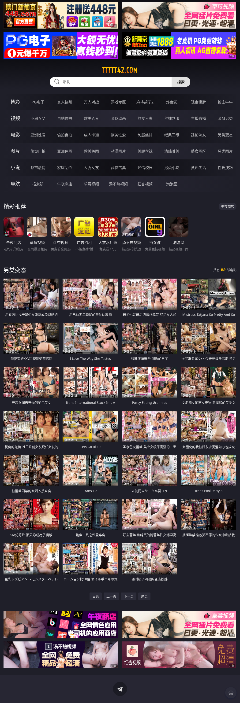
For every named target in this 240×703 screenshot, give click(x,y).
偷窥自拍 (37, 151)
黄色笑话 (198, 167)
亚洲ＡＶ (37, 118)
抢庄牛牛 (225, 102)
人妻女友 (91, 167)
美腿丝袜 (145, 151)
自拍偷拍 (64, 118)
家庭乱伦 (64, 167)
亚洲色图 (64, 151)
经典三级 (171, 134)
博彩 (15, 102)
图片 (15, 151)
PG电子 (38, 102)
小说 (15, 167)
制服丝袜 (145, 134)
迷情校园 (145, 167)
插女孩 (38, 184)
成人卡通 (91, 134)
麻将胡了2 (145, 102)
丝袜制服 (171, 118)
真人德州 (64, 102)
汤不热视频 (118, 184)
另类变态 (225, 134)
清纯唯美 (171, 151)
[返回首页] (230, 692)
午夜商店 (64, 184)
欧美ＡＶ (91, 118)
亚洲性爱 (37, 134)
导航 (15, 184)
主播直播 (198, 118)
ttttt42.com (120, 70)
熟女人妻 (145, 118)
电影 (15, 135)
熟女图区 (198, 151)
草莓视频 (91, 184)
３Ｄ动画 (118, 118)
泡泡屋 (171, 184)
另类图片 (225, 151)
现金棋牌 (198, 102)
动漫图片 (118, 151)
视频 (15, 118)
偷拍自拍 (64, 134)
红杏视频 (145, 184)
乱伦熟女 (198, 134)
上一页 (111, 596)
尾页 (144, 596)
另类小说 (171, 167)
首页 (95, 596)
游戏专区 (118, 102)
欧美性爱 (118, 134)
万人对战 (91, 102)
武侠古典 (118, 167)
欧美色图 (91, 151)
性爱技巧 (225, 167)
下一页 (129, 596)
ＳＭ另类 (225, 118)
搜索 (181, 82)
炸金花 (171, 102)
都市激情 (37, 167)
